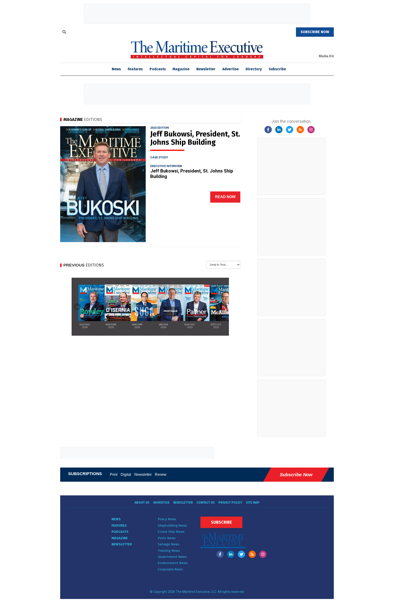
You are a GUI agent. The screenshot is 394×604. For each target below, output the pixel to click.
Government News (172, 557)
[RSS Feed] (300, 129)
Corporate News (170, 569)
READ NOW (225, 197)
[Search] (64, 33)
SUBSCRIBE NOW (315, 32)
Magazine (181, 69)
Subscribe (277, 69)
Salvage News (168, 544)
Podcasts (158, 69)
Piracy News (167, 519)
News (116, 519)
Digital (126, 474)
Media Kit (326, 56)
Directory (254, 69)
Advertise (230, 69)
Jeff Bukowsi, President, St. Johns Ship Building (195, 138)
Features (135, 69)
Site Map (252, 503)
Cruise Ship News (171, 532)
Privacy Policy (230, 503)
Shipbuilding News (172, 525)
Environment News (173, 563)
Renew (160, 474)
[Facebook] (268, 129)
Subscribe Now (296, 474)
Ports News (167, 538)
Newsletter (205, 69)
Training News (169, 551)
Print (113, 474)
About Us (142, 503)
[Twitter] (289, 129)
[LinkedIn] (279, 129)
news (116, 69)
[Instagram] (311, 129)
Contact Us (206, 503)
